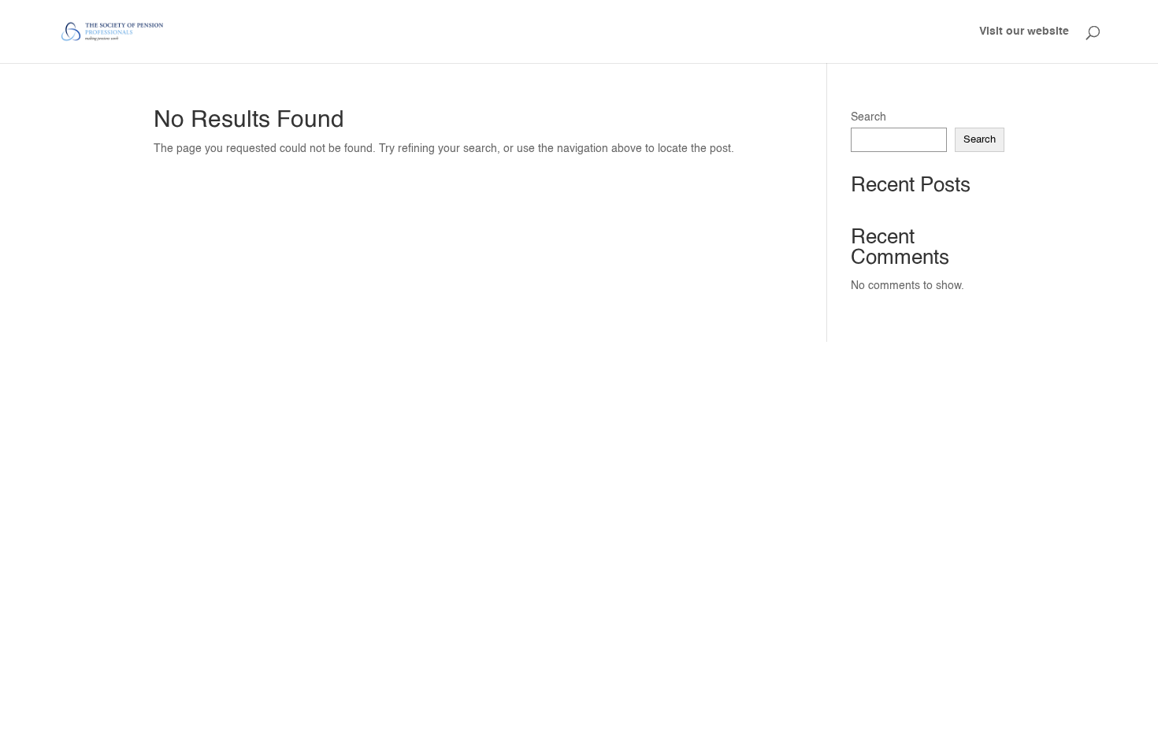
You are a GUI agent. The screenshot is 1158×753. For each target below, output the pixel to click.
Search (868, 117)
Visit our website (1024, 31)
